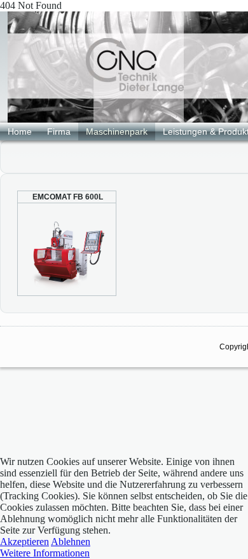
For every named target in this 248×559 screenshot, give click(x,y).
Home (20, 131)
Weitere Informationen (45, 553)
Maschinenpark (117, 131)
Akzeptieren (24, 541)
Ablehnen (70, 541)
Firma (59, 131)
